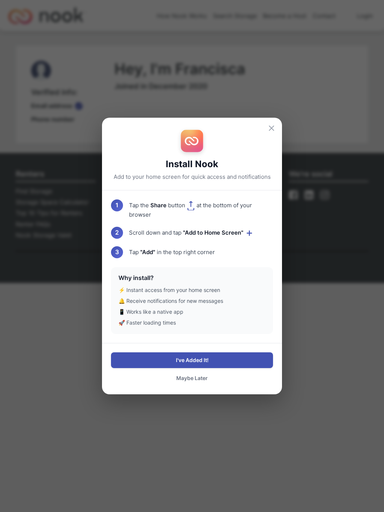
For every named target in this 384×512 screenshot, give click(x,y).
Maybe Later (192, 378)
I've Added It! (192, 360)
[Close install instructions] (272, 128)
